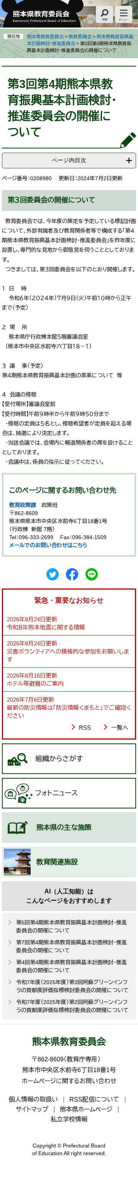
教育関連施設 (57, 862)
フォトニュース (56, 793)
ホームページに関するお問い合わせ (69, 1081)
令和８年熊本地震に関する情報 (46, 627)
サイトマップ (32, 1109)
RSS (85, 727)
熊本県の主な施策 (64, 827)
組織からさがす (59, 759)
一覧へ (119, 727)
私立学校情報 (69, 1119)
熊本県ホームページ (86, 1109)
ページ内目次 (69, 160)
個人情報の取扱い (33, 1099)
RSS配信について (94, 1099)
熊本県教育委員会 (45, 36)
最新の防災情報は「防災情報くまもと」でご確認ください (69, 711)
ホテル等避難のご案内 (35, 683)
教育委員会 (80, 36)
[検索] (104, 14)
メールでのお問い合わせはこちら (48, 545)
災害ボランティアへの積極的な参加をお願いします (68, 655)
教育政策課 (22, 505)
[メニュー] (123, 14)
